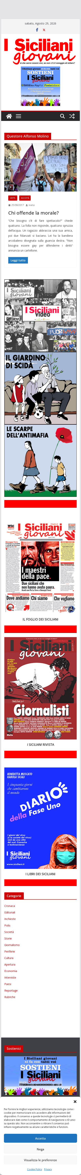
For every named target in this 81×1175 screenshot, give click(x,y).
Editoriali (9, 918)
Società (25, 203)
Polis (7, 931)
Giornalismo (12, 951)
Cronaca (9, 911)
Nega (40, 1149)
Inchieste (10, 924)
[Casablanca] (50, 3)
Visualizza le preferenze (40, 1160)
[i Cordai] (35, 9)
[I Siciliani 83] (32, 20)
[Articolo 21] (38, 3)
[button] (75, 1102)
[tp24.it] (71, 15)
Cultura (8, 964)
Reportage (11, 996)
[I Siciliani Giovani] (9, 122)
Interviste (10, 983)
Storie (8, 944)
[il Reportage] (51, 9)
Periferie (9, 957)
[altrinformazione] (59, 20)
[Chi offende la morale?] (40, 173)
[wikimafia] (3, 20)
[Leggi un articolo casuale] (72, 122)
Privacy (48, 1169)
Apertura (9, 970)
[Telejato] (62, 15)
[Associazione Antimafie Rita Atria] (28, 15)
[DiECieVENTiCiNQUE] (15, 9)
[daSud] (61, 3)
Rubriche (9, 1003)
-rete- (13, 203)
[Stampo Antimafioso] (51, 15)
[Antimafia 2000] (8, 3)
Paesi (7, 990)
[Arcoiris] (25, 3)
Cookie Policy (34, 1169)
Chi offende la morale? (33, 218)
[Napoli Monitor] (5, 15)
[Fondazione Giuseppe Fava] (9, 20)
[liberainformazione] (71, 9)
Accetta (40, 1138)
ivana (32, 210)
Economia (10, 977)
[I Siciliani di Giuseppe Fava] (17, 20)
